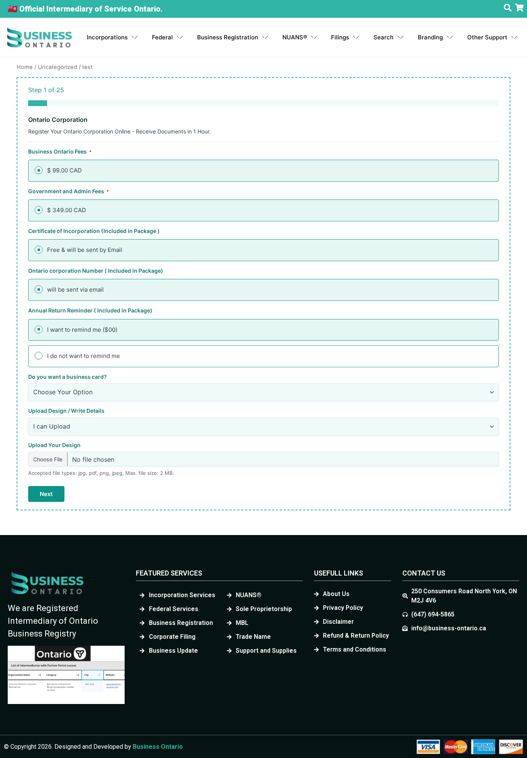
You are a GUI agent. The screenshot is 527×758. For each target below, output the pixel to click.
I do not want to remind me (83, 356)
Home (25, 67)
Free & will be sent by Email (84, 249)
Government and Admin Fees (68, 191)
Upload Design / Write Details (66, 410)
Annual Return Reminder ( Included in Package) (90, 310)
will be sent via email (75, 289)
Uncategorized (57, 67)
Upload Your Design (54, 445)
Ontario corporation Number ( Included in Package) (95, 270)
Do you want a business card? (67, 376)
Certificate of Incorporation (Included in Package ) (94, 231)
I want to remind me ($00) (82, 329)
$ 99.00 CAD (64, 170)
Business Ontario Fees (59, 151)
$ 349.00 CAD (66, 210)
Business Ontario (158, 746)
